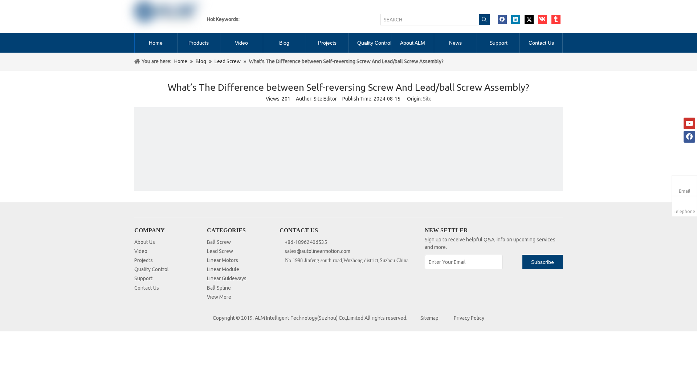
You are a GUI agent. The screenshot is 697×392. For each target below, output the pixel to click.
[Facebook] (502, 19)
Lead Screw (220, 251)
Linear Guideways (226, 278)
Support (143, 278)
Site (427, 99)
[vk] (542, 19)
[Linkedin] (515, 19)
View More (219, 297)
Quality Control (151, 269)
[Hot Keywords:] (484, 19)
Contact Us (146, 288)
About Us (144, 242)
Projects (143, 260)
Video (140, 251)
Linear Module (223, 269)
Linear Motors (222, 260)
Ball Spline (219, 288)
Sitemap (429, 318)
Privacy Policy (469, 318)
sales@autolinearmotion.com (317, 251)
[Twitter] (529, 19)
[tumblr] (556, 19)
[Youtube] (689, 123)
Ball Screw (219, 242)
